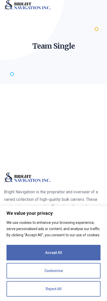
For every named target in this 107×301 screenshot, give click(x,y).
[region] (53, 253)
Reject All (54, 289)
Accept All (53, 253)
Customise (53, 271)
